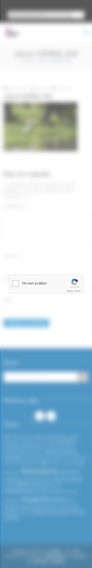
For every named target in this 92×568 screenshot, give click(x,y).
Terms (77, 291)
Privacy (70, 291)
